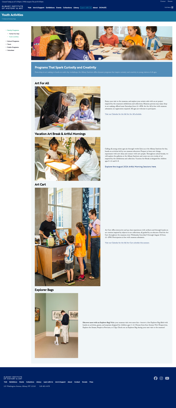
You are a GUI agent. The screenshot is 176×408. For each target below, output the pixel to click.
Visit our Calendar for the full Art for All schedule (123, 114)
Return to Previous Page (9, 19)
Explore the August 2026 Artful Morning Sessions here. (130, 166)
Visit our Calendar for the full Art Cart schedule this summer (127, 243)
